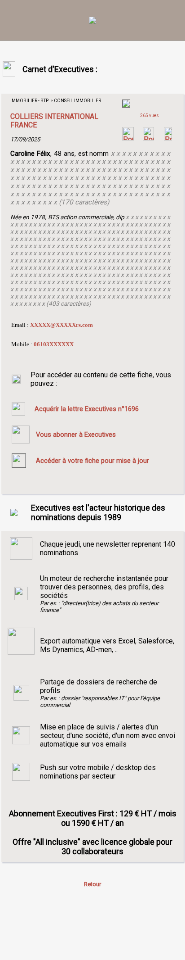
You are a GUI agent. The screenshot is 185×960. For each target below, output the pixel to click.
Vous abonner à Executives (76, 434)
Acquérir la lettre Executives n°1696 (87, 409)
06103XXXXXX (54, 344)
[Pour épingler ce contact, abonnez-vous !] (168, 138)
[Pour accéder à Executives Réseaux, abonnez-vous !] (128, 138)
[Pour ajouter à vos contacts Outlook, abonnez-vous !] (148, 138)
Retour (92, 884)
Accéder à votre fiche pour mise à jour (92, 461)
